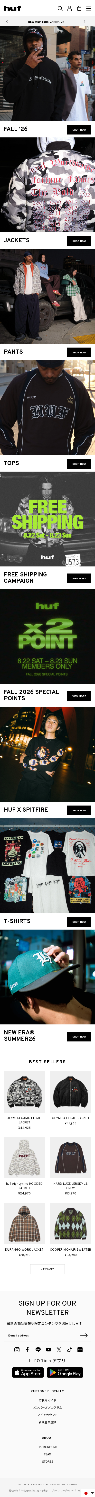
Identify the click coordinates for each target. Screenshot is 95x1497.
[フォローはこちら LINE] (38, 1349)
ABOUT (47, 1438)
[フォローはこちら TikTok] (69, 1349)
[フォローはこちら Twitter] (59, 1349)
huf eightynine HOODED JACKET (24, 1186)
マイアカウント (47, 1415)
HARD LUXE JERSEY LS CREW (71, 1186)
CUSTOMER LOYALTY (47, 1391)
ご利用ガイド (47, 1400)
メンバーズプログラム (47, 1407)
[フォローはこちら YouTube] (48, 1349)
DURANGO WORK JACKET (24, 1250)
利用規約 (13, 1490)
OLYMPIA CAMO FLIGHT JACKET (24, 1120)
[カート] (79, 8)
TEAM (47, 1454)
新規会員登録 (47, 1422)
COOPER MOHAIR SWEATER (70, 1250)
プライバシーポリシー (63, 1490)
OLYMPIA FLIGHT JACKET (70, 1118)
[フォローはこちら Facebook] (27, 1349)
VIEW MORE (47, 1269)
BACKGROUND (47, 1447)
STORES (47, 1461)
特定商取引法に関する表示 (34, 1490)
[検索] (60, 8)
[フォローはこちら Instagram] (16, 1349)
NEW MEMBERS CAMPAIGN (46, 21)
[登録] (84, 1336)
